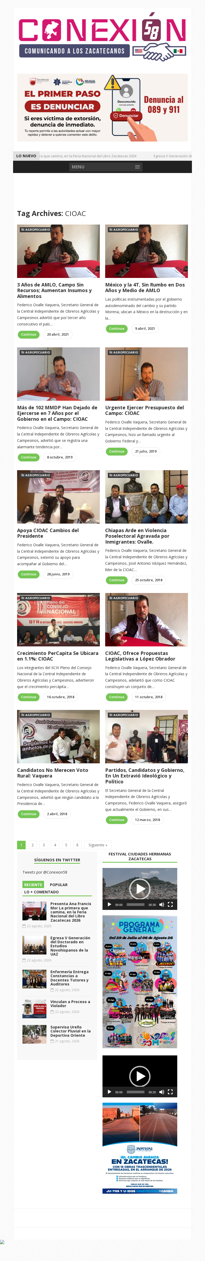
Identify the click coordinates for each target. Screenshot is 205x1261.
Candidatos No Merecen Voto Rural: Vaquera (52, 773)
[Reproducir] (109, 904)
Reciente (33, 884)
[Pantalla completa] (170, 904)
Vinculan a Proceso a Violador (70, 1003)
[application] (139, 889)
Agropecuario (37, 229)
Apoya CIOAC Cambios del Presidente (48, 533)
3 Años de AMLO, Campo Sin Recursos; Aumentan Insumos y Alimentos (54, 290)
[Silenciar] (161, 904)
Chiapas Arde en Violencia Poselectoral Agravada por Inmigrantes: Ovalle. (137, 536)
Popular (59, 884)
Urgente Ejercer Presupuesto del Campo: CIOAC (144, 410)
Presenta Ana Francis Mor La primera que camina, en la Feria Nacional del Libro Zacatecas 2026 (70, 912)
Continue (28, 334)
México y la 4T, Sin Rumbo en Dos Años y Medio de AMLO (145, 287)
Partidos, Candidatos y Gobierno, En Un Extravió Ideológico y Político (144, 776)
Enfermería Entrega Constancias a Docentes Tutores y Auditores (69, 978)
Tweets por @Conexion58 (44, 872)
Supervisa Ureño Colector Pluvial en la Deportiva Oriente (70, 1031)
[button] (140, 889)
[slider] (135, 904)
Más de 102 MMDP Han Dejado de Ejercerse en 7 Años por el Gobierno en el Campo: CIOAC (57, 413)
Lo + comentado (41, 891)
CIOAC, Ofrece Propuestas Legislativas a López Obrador (140, 656)
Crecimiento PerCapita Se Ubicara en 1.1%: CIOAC (57, 656)
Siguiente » (98, 844)
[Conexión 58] (102, 37)
